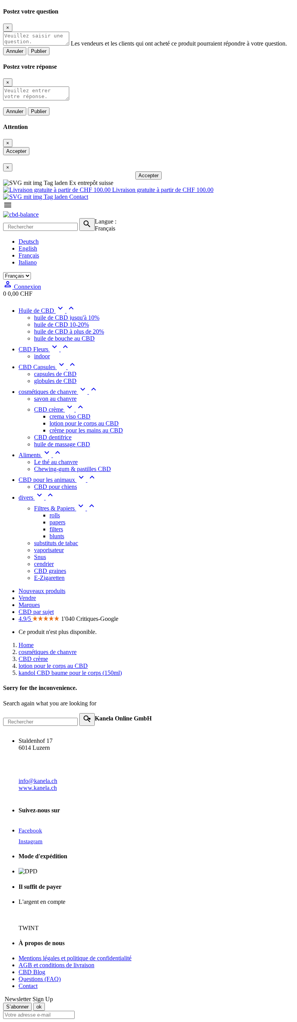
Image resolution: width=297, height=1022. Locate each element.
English (28, 248)
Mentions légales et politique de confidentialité (75, 958)
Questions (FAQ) (40, 979)
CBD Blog (32, 972)
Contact (78, 196)
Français (29, 255)
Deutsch (29, 241)
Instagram (31, 841)
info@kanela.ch (38, 781)
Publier (38, 51)
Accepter (16, 151)
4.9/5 (25, 618)
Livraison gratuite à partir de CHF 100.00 (162, 189)
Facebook (30, 830)
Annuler (14, 51)
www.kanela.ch (38, 788)
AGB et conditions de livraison (56, 965)
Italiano (28, 262)
